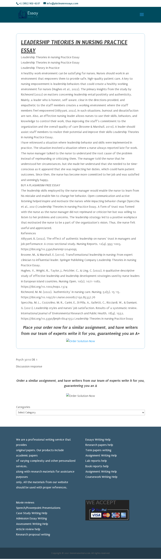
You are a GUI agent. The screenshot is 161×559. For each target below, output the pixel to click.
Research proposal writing (33, 534)
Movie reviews (25, 502)
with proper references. (51, 487)
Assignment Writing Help (101, 455)
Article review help (28, 529)
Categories (23, 407)
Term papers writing (98, 450)
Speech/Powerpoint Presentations (38, 508)
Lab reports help (96, 461)
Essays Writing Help (98, 439)
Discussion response (29, 366)
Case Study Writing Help (31, 513)
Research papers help (99, 445)
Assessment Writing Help (32, 524)
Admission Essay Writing (31, 518)
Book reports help (97, 466)
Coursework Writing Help (101, 477)
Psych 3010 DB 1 (27, 359)
